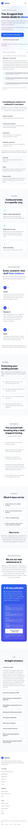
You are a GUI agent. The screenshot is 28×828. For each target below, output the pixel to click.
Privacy (6, 824)
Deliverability (4, 774)
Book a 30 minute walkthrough (11, 34)
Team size (7, 623)
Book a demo (4, 791)
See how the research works (11, 39)
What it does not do (6, 793)
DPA (2, 811)
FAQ (2, 796)
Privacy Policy (4, 803)
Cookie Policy (4, 808)
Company (7, 618)
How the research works (7, 771)
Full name (7, 606)
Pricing (3, 781)
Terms (11, 824)
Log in (2, 784)
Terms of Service (5, 806)
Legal (2, 824)
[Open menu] (25, 3)
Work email (7, 612)
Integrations (4, 776)
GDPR (2, 813)
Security (3, 779)
